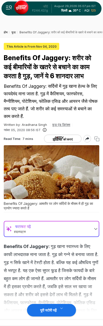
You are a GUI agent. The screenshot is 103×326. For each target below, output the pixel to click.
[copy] (96, 138)
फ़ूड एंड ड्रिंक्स (61, 125)
